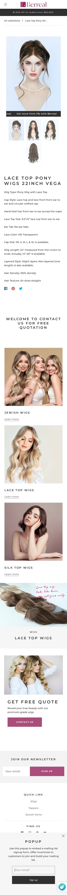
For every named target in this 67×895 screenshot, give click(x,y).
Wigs (33, 801)
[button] (11, 74)
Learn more (11, 419)
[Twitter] (21, 288)
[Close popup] (63, 836)
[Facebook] (5, 288)
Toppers (33, 808)
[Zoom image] (33, 74)
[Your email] (16, 771)
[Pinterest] (13, 288)
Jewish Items (33, 814)
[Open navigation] (8, 4)
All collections (12, 20)
